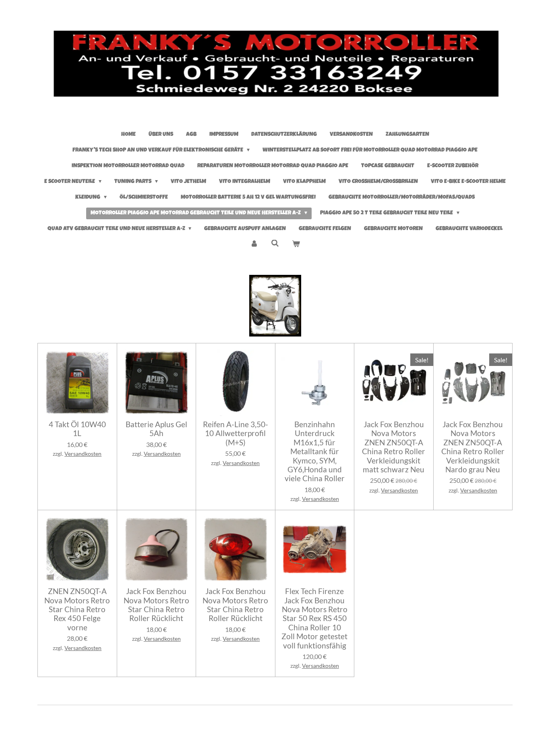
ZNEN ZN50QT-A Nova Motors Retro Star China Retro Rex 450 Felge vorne (77, 609)
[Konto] (254, 245)
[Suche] (275, 244)
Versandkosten (82, 453)
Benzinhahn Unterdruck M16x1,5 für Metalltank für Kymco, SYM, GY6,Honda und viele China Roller (315, 451)
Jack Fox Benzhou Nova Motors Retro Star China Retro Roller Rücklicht (156, 605)
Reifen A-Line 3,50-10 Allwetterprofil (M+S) (235, 433)
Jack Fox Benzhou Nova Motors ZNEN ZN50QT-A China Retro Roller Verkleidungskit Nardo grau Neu (473, 447)
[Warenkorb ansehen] (295, 245)
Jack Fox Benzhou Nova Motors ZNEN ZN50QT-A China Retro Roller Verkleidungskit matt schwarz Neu (393, 447)
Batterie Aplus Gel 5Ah (156, 429)
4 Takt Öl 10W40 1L (77, 429)
